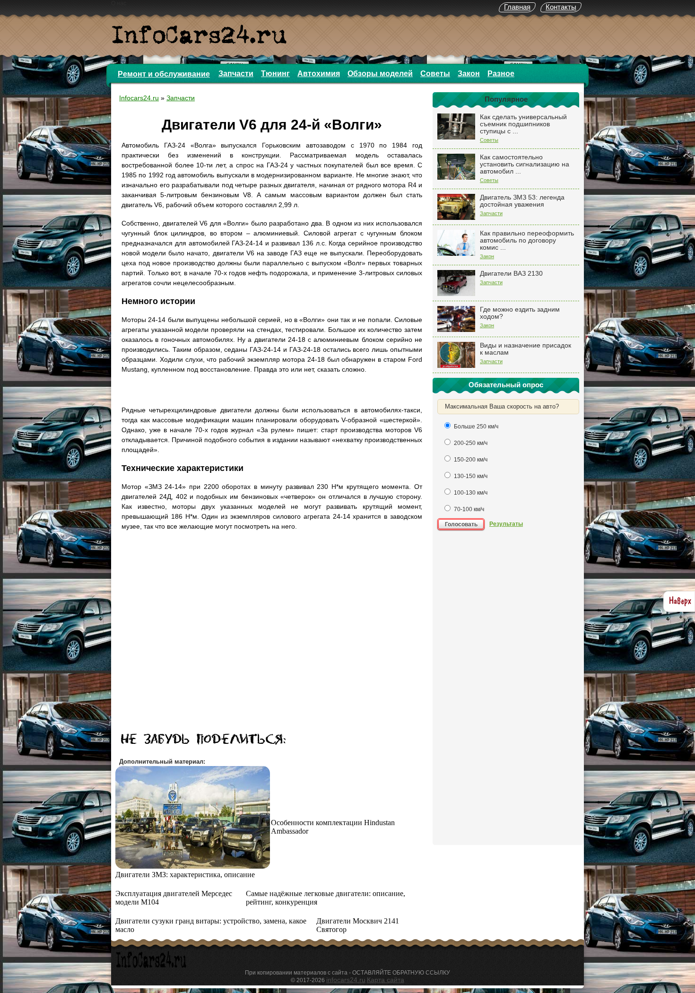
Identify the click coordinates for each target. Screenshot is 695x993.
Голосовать (461, 524)
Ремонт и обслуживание (164, 74)
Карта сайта (385, 980)
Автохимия (318, 74)
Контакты (561, 7)
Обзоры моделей (380, 74)
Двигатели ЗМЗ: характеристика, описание (185, 875)
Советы (435, 74)
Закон (469, 74)
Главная (517, 7)
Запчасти (235, 74)
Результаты (506, 524)
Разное (500, 74)
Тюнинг (275, 74)
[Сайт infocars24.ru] (151, 966)
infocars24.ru (345, 980)
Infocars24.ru (139, 98)
